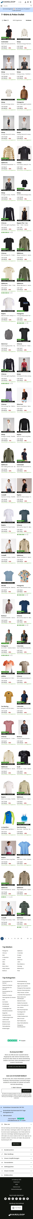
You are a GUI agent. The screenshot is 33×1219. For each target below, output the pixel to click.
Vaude (19, 957)
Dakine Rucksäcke (22, 1003)
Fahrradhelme (6, 1026)
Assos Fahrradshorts (22, 1005)
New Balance (21, 964)
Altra (3, 961)
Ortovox (4, 953)
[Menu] (1, 5)
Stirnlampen (5, 1004)
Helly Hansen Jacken (23, 992)
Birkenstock (20, 968)
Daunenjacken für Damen (7, 982)
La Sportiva (5, 957)
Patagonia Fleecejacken (24, 988)
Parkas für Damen (7, 985)
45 (27, 938)
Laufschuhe (5, 1019)
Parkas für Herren (7, 995)
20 (18, 938)
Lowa (3, 959)
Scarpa (19, 955)
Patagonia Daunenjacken (21, 1026)
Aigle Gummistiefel (22, 985)
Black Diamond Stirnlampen (21, 997)
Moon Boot (5, 966)
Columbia (20, 953)
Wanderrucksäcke (7, 1010)
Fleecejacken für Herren (9, 997)
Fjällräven (20, 950)
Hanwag (19, 966)
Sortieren (28, 20)
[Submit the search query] (31, 6)
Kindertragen (6, 1028)
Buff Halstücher (21, 1020)
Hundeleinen (20, 1014)
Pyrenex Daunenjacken (23, 990)
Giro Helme (20, 1007)
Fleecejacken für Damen (7, 988)
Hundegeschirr (21, 1012)
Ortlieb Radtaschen (22, 1016)
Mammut (19, 959)
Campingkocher (6, 1008)
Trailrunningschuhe (7, 1017)
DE (19, 2)
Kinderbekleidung (22, 981)
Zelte (3, 999)
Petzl (18, 970)
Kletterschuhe (6, 1021)
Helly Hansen (6, 968)
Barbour (4, 970)
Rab (3, 955)
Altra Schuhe (20, 1018)
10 (14, 938)
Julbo (18, 961)
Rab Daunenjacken (22, 1009)
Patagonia (5, 950)
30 (21, 938)
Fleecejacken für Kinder (23, 983)
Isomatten (5, 1002)
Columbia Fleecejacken (23, 994)
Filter (6, 20)
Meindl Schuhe (21, 1000)
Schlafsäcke (5, 1006)
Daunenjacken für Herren (7, 992)
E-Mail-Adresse (17, 1087)
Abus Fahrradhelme (22, 1023)
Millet (3, 964)
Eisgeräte (4, 1013)
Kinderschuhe (6, 1024)
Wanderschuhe (6, 1015)
